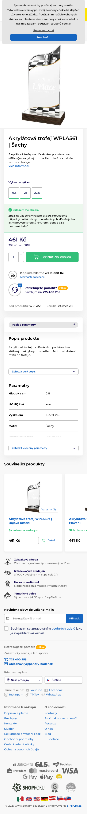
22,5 (37, 193)
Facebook (56, 690)
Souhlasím (43, 37)
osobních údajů (63, 628)
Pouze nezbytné (43, 30)
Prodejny (10, 718)
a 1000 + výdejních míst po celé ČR (36, 574)
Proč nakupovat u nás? (61, 718)
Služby (9, 728)
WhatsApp (53, 694)
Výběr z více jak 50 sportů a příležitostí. (38, 597)
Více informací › (19, 166)
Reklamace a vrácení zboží (23, 733)
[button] (43, 372)
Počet (14, 257)
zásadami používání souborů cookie (48, 23)
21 (25, 193)
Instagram (16, 694)
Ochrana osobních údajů (21, 749)
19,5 (13, 193)
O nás (49, 728)
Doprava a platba (16, 713)
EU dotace (52, 739)
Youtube (36, 690)
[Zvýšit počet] (21, 254)
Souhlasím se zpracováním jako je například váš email (46, 631)
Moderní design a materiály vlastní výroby (40, 585)
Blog (48, 733)
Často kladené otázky (19, 744)
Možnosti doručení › (32, 276)
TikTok (34, 694)
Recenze (50, 723)
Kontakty (10, 723)
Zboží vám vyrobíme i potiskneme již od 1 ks (41, 563)
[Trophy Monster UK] (29, 798)
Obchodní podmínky (18, 739)
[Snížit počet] (21, 259)
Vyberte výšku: (19, 182)
